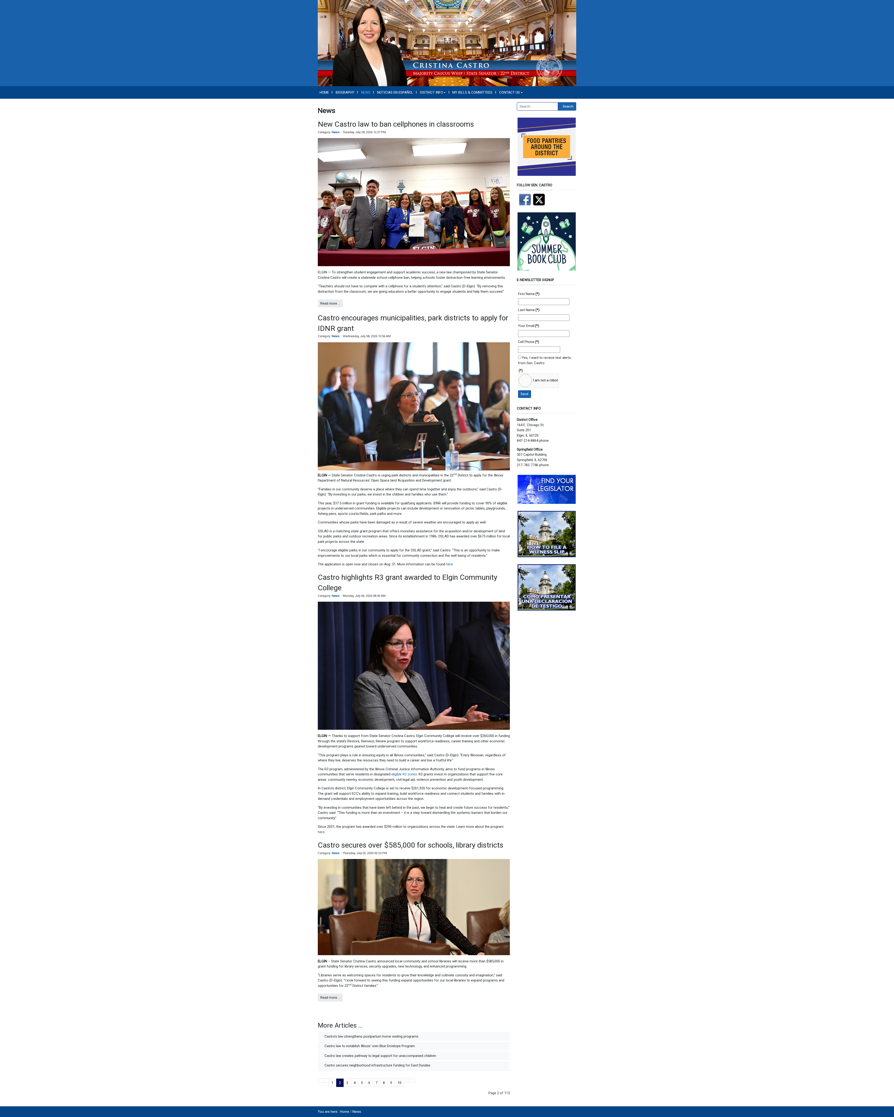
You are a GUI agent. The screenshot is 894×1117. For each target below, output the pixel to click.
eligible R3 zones (404, 774)
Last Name (528, 310)
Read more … (330, 303)
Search (568, 106)
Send (524, 394)
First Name (528, 294)
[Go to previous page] (326, 1081)
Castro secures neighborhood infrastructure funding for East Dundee (377, 1065)
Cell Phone (528, 342)
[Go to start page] (321, 1081)
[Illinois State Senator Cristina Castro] (447, 42)
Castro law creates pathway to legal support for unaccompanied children (380, 1056)
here (449, 564)
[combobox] (537, 106)
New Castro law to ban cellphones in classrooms (396, 124)
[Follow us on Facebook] (525, 199)
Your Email (528, 326)
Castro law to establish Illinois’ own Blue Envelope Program (369, 1046)
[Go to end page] (412, 1081)
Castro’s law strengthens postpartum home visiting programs (371, 1036)
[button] (432, 92)
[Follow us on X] (540, 199)
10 (399, 1083)
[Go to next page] (407, 1081)
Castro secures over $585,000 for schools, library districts (410, 845)
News (335, 132)
